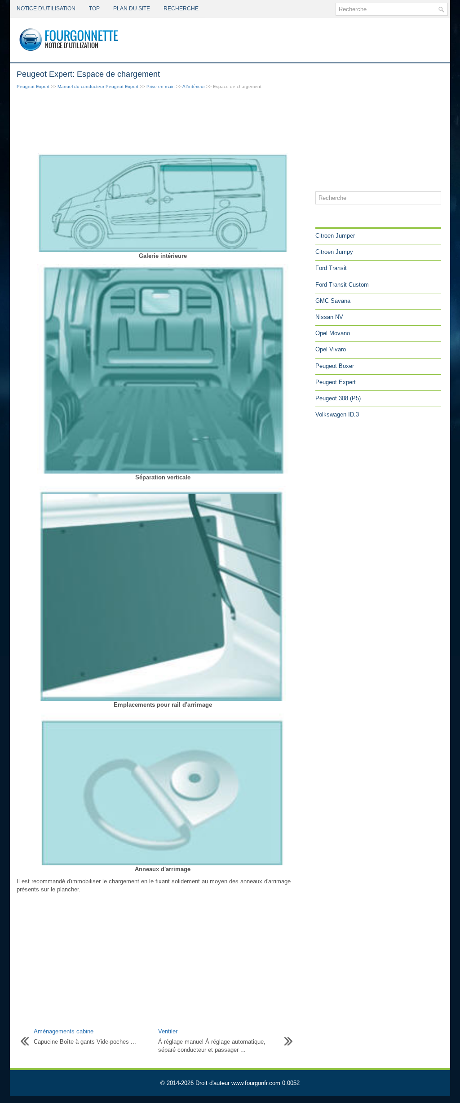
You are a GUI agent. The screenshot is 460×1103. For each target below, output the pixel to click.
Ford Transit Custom (342, 284)
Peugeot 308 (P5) (338, 398)
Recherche (181, 8)
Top (94, 8)
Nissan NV (329, 317)
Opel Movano (332, 333)
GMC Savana (332, 300)
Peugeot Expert (33, 86)
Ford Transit (331, 268)
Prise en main (160, 86)
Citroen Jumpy (334, 251)
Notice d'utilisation (46, 8)
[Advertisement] (163, 122)
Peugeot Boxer (334, 366)
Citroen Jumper (335, 235)
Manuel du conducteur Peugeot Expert (98, 86)
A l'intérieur (193, 86)
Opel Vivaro (330, 349)
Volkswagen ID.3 (337, 414)
